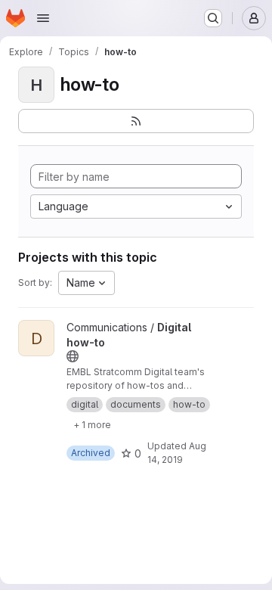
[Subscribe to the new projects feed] (136, 121)
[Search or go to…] (213, 18)
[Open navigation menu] (43, 18)
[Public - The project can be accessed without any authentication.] (72, 356)
